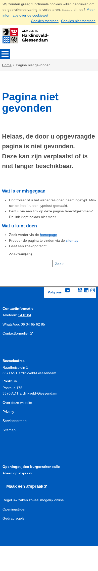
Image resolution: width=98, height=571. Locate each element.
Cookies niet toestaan (78, 21)
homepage (48, 235)
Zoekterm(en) (20, 254)
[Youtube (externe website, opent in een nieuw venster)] (80, 290)
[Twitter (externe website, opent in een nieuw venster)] (73, 290)
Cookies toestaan (45, 21)
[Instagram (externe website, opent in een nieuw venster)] (92, 290)
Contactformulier (16, 333)
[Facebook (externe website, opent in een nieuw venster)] (67, 290)
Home (7, 65)
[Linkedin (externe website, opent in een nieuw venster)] (86, 290)
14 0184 (24, 315)
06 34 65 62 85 (33, 324)
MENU (5, 54)
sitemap (72, 240)
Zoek (59, 264)
